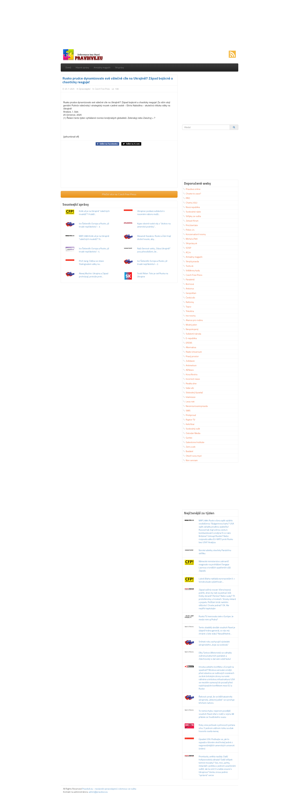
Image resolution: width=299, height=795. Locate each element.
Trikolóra (190, 311)
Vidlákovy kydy (193, 270)
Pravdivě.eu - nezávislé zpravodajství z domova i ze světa (109, 788)
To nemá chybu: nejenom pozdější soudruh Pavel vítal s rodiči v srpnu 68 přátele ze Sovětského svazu (216, 714)
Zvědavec (190, 360)
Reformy (190, 302)
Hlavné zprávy (82, 67)
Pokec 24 (190, 229)
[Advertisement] (149, 25)
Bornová (190, 284)
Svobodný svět (193, 428)
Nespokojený (192, 329)
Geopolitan (191, 293)
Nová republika (193, 207)
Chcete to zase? (193, 193)
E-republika (191, 338)
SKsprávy (119, 67)
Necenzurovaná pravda (197, 406)
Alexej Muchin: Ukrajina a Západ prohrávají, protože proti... (93, 275)
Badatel (189, 451)
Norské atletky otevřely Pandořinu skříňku (215, 552)
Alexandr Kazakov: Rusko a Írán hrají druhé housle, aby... (154, 237)
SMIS (188, 410)
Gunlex (189, 437)
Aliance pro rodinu (194, 320)
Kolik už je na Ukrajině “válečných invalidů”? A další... (94, 212)
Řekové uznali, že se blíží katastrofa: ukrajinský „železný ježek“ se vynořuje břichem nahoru (217, 699)
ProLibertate (192, 225)
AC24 (188, 252)
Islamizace (190, 397)
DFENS (189, 342)
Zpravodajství (84, 88)
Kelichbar (190, 424)
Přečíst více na (119, 194)
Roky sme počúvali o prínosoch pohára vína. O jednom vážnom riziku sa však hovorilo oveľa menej (217, 728)
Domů (68, 67)
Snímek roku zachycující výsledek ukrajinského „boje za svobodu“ (214, 643)
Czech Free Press (102, 88)
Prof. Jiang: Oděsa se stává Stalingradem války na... (91, 262)
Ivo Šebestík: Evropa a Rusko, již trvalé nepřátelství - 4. (94, 250)
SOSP (188, 247)
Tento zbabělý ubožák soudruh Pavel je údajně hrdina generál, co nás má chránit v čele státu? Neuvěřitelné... (217, 630)
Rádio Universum (194, 351)
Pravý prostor (192, 356)
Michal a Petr (192, 238)
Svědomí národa (193, 333)
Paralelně (190, 279)
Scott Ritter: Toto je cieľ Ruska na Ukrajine (152, 275)
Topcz (188, 306)
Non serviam (192, 460)
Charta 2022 (191, 202)
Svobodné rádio (193, 211)
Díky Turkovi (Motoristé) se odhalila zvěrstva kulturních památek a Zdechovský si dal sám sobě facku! (215, 655)
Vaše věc (190, 388)
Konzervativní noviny (196, 234)
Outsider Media (193, 433)
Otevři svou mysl (194, 455)
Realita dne (191, 383)
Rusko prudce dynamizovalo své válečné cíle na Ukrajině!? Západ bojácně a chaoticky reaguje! (117, 80)
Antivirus (190, 288)
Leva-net (190, 401)
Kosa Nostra (191, 374)
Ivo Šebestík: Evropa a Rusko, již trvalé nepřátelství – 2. (152, 262)
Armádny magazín (102, 67)
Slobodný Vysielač (194, 392)
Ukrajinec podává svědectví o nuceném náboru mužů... (151, 212)
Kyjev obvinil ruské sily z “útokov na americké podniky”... (154, 225)
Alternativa (191, 347)
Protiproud (191, 415)
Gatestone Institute (195, 442)
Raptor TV (190, 419)
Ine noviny (191, 315)
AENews (190, 369)
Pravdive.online (193, 189)
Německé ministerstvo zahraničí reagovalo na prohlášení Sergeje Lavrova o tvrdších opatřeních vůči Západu (215, 566)
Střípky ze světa (193, 216)
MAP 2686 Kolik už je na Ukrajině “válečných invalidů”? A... (94, 237)
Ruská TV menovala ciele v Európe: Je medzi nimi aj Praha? (216, 618)
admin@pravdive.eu (98, 791)
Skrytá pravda (192, 261)
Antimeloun (191, 365)
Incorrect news (193, 379)
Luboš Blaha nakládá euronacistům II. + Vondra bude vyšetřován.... (217, 580)
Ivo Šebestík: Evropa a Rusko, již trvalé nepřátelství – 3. (94, 225)
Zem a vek (190, 446)
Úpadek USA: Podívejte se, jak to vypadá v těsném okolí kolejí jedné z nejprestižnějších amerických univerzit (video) (217, 743)
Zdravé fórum (192, 220)
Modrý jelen (191, 324)
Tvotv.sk (189, 265)
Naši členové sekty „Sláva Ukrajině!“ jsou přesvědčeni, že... (154, 250)
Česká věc (190, 297)
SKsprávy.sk (191, 243)
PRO (188, 198)
